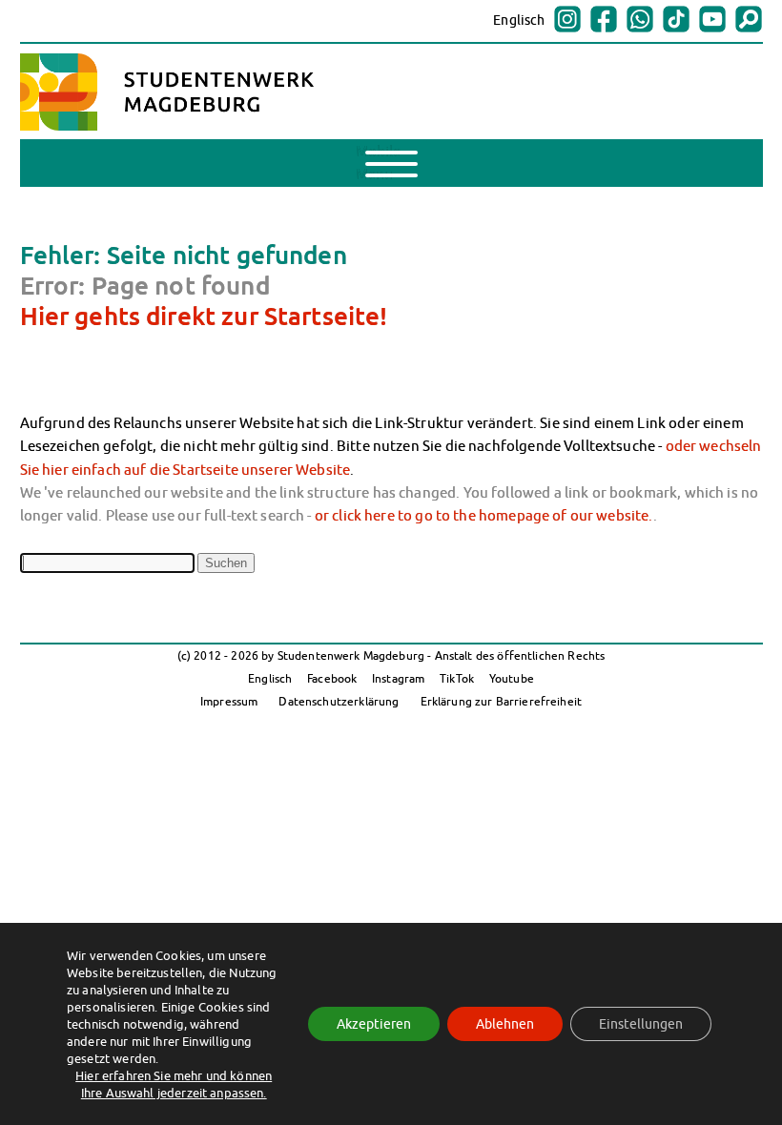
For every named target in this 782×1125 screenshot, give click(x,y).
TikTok (457, 678)
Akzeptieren (374, 1024)
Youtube (511, 678)
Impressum (228, 701)
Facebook (332, 678)
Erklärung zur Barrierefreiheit (502, 701)
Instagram (398, 678)
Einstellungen (641, 1024)
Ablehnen (505, 1024)
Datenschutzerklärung (338, 701)
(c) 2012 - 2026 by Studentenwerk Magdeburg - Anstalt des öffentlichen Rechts (391, 655)
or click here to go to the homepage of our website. (484, 514)
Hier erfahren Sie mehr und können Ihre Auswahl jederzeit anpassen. (173, 1084)
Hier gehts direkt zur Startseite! (204, 315)
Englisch (519, 20)
